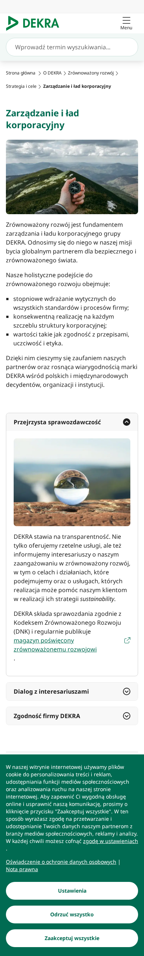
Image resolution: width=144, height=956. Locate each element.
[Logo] (35, 23)
